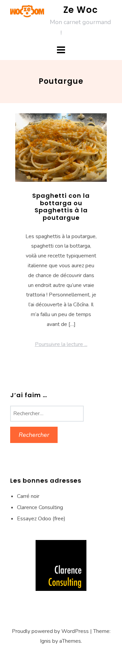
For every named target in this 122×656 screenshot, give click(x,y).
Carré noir (28, 496)
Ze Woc (80, 10)
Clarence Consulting (40, 507)
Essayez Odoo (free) (41, 518)
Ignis (45, 641)
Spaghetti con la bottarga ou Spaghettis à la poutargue (61, 206)
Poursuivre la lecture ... (61, 344)
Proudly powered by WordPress (50, 631)
